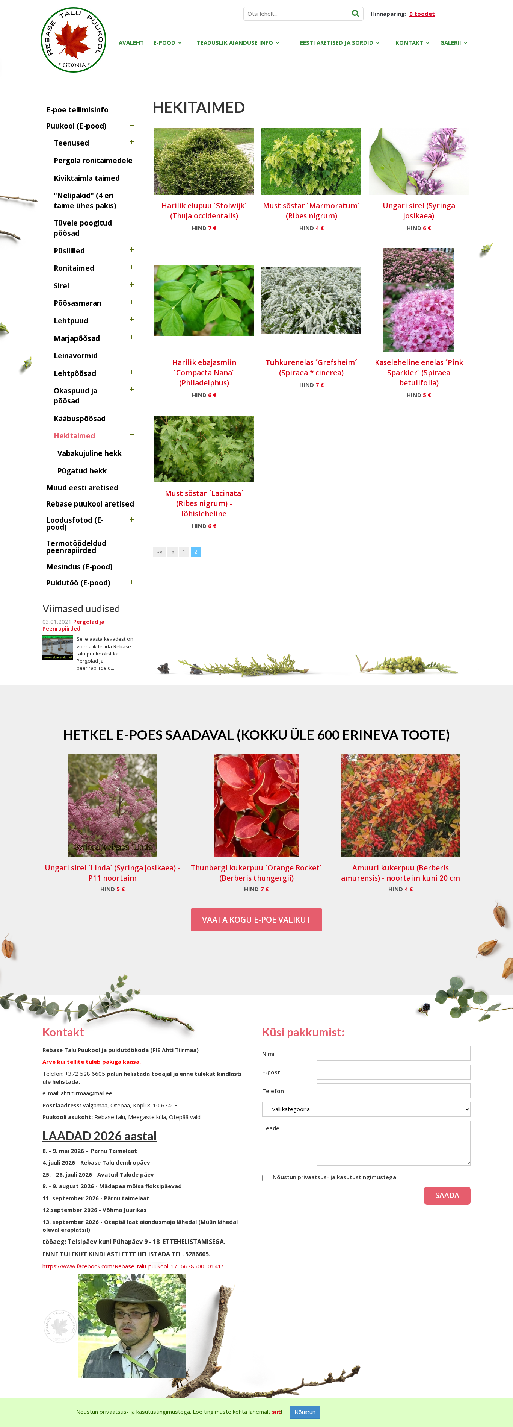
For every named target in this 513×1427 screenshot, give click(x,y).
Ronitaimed (74, 268)
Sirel (61, 286)
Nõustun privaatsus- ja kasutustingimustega (334, 1177)
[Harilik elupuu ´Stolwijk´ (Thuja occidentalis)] (204, 161)
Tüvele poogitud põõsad (83, 228)
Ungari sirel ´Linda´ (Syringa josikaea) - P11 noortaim (112, 873)
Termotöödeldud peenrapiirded (76, 546)
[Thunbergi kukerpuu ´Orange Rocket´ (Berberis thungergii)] (256, 805)
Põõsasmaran (77, 303)
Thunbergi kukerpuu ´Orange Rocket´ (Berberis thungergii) (256, 873)
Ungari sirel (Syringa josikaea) (419, 211)
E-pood (164, 42)
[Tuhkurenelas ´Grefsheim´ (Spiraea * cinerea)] (311, 300)
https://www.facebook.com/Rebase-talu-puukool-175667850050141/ (132, 1266)
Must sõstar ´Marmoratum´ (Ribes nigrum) (311, 211)
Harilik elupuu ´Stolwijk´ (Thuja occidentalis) (204, 211)
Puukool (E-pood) (76, 126)
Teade (270, 1128)
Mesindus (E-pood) (79, 567)
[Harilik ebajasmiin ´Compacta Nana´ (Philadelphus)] (204, 300)
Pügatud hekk (82, 471)
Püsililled (69, 251)
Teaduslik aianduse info (235, 42)
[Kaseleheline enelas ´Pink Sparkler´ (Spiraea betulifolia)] (419, 300)
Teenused (71, 143)
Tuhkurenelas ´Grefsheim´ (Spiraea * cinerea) (311, 368)
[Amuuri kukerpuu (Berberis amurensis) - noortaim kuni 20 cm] (400, 805)
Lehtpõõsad (75, 373)
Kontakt (409, 42)
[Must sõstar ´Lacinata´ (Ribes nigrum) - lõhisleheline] (204, 449)
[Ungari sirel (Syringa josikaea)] (419, 161)
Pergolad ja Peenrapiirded (73, 625)
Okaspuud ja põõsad (75, 396)
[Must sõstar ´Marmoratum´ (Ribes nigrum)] (311, 161)
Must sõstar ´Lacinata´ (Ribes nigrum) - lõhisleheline (204, 503)
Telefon (273, 1091)
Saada (447, 1195)
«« (159, 552)
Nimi (268, 1053)
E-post (271, 1072)
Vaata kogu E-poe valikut (256, 919)
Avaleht (131, 42)
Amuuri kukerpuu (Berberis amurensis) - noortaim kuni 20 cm (400, 873)
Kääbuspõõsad (80, 418)
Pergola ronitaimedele (93, 160)
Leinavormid (76, 356)
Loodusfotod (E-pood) (75, 523)
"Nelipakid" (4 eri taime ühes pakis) (85, 201)
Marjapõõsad (77, 338)
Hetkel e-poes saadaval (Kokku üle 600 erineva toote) (256, 734)
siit (276, 1411)
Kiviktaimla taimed (87, 178)
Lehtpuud (71, 321)
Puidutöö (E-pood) (78, 583)
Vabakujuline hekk (89, 453)
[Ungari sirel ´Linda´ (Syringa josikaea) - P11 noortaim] (112, 805)
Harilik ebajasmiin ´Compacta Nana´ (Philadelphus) (204, 373)
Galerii (450, 42)
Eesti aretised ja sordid (336, 42)
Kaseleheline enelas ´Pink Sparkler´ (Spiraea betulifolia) (419, 373)
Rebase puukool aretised (90, 504)
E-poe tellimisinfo (77, 110)
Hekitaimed (74, 436)
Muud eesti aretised (82, 488)
